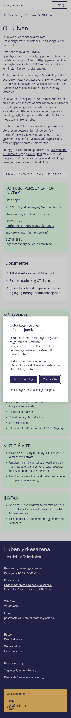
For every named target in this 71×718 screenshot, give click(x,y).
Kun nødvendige (23, 380)
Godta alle (50, 380)
